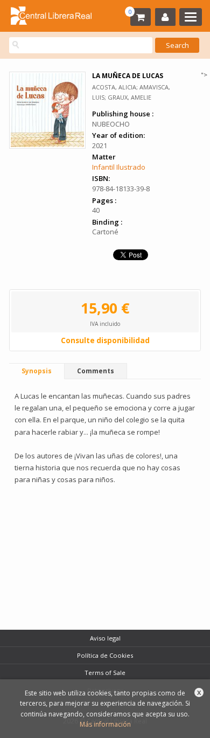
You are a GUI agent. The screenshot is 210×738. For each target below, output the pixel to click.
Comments (95, 370)
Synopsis (37, 370)
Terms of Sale (105, 673)
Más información (105, 724)
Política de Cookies (105, 655)
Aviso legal (105, 638)
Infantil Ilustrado (118, 167)
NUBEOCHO (111, 124)
